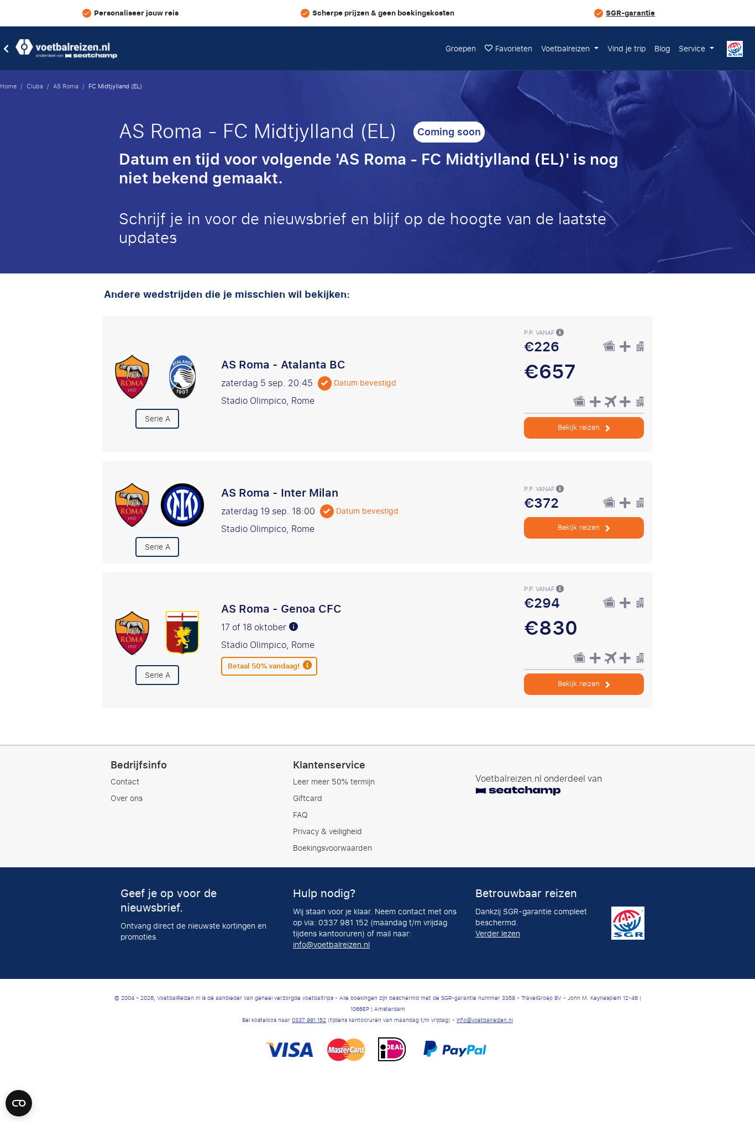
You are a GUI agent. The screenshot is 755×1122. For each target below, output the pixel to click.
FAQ (300, 815)
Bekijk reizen (580, 427)
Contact (125, 782)
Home (8, 86)
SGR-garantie (630, 13)
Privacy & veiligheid (327, 832)
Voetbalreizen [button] (566, 49)
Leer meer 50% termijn (334, 782)
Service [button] (693, 49)
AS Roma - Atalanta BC (283, 364)
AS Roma (65, 86)
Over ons (127, 798)
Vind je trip (626, 49)
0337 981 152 (309, 1020)
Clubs (35, 86)
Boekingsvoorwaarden (332, 848)
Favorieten (513, 49)
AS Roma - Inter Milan (279, 492)
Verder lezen (497, 934)
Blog (662, 49)
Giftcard (307, 798)
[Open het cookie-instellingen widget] (19, 1098)
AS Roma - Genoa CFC (281, 608)
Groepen (460, 49)
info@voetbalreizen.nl (331, 945)
